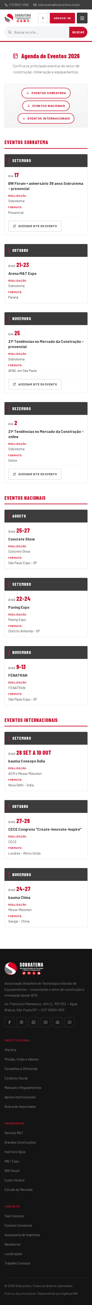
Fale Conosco (14, 1216)
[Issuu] (70, 1022)
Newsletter (12, 1244)
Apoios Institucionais (20, 1097)
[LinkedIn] (33, 1022)
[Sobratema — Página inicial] (17, 18)
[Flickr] (58, 1022)
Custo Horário (14, 1180)
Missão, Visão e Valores (21, 1059)
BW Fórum (12, 1171)
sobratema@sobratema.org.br (59, 5)
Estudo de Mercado (18, 1189)
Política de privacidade (20, 1293)
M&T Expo (11, 1161)
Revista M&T (13, 1133)
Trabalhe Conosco (17, 1263)
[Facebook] (9, 1022)
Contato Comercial (18, 1225)
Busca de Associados (20, 1106)
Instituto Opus (14, 1152)
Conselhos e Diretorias (21, 1069)
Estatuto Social (15, 1078)
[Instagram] (21, 1022)
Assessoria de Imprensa (22, 1235)
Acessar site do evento (37, 226)
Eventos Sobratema (48, 93)
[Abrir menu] (82, 18)
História (10, 1050)
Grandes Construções (20, 1142)
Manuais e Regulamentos (22, 1088)
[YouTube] (45, 1022)
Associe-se (62, 18)
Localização (13, 1254)
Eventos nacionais (48, 106)
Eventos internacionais (48, 118)
